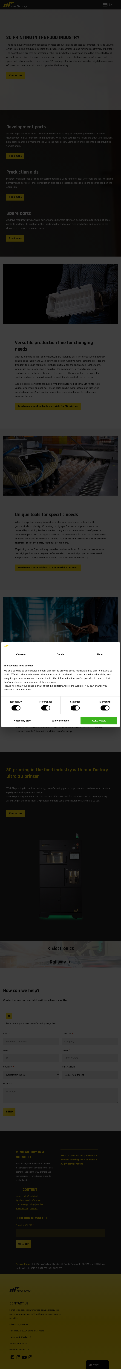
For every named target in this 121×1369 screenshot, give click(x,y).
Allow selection (60, 720)
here (28, 689)
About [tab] (100, 654)
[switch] (45, 708)
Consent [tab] (21, 654)
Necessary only (22, 720)
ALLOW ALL (99, 720)
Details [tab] (60, 654)
